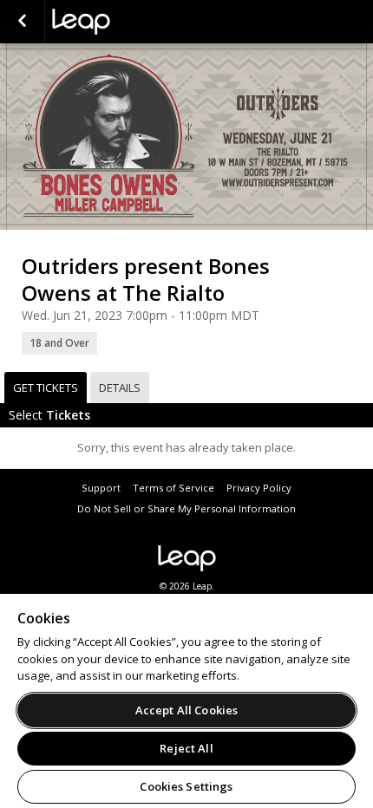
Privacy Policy (258, 487)
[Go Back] (22, 21)
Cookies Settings (186, 786)
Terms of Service (173, 487)
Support (101, 487)
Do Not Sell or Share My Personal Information (186, 508)
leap (139, 22)
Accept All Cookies (186, 710)
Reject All (186, 748)
